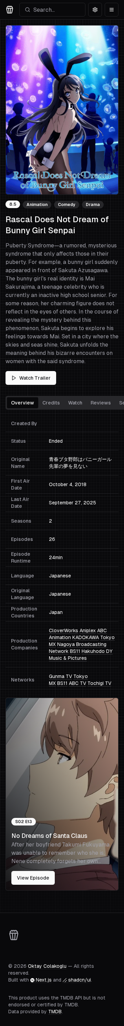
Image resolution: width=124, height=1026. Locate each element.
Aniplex (88, 630)
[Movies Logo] (10, 10)
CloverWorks (63, 630)
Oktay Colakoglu (47, 966)
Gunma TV (60, 676)
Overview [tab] (22, 403)
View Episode (33, 878)
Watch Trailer (35, 378)
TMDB (55, 1011)
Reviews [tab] (101, 403)
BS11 (75, 651)
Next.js (44, 980)
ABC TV (77, 683)
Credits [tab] (51, 403)
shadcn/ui (79, 980)
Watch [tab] (75, 403)
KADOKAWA (85, 637)
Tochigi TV (99, 683)
